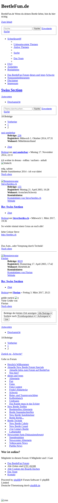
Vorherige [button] (12, 121)
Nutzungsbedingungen (18, 77)
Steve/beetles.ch (9, 184)
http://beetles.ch (8, 234)
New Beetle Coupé (18, 426)
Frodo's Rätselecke (18, 389)
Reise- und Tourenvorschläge (23, 395)
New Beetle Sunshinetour (21, 415)
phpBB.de (35, 485)
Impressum (12, 83)
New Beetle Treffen (17, 406)
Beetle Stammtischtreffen (21, 412)
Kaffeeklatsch (16, 398)
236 (19, 135)
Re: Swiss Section (12, 206)
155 (19, 186)
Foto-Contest (15, 387)
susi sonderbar (8, 132)
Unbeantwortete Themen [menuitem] (26, 44)
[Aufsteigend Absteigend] (44, 316)
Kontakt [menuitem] (11, 474)
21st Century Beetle (19, 429)
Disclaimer (12, 80)
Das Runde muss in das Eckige (24, 403)
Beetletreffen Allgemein (20, 409)
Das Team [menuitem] (19, 58)
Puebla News (15, 446)
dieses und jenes (37, 75)
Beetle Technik (14, 420)
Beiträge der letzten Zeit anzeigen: (21, 313)
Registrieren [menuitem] (13, 69)
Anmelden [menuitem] (12, 67)
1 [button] (8, 124)
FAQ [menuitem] (9, 64)
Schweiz (50, 75)
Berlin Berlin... (16, 417)
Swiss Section (11, 90)
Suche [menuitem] (17, 52)
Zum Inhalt (6, 22)
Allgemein (14, 378)
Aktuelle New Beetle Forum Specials (25, 367)
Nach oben (6, 174)
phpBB (17, 480)
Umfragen (14, 401)
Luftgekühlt (15, 431)
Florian (4, 258)
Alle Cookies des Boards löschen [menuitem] (23, 469)
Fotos (12, 384)
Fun (11, 381)
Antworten (6, 96)
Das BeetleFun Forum (18, 75)
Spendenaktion (16, 437)
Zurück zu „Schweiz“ (11, 353)
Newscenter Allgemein (20, 440)
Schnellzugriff (14, 38)
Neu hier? (14, 373)
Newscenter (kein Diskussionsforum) (25, 434)
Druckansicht (13, 102)
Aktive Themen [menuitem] (21, 47)
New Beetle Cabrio (18, 423)
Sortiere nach (10, 316)
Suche (37, 28)
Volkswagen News (18, 443)
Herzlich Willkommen (18, 364)
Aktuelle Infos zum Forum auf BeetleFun (29, 370)
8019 (20, 261)
